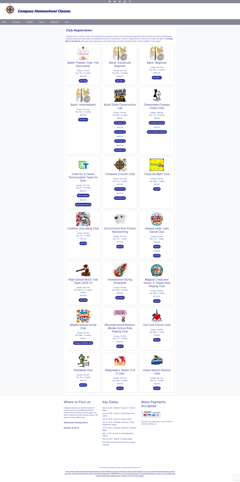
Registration (54, 22)
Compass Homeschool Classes (44, 11)
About (4, 22)
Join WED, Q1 (120, 150)
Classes (41, 22)
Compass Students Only (83, 343)
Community (16, 22)
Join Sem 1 (120, 81)
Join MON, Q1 (120, 123)
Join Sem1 (120, 298)
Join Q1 (157, 189)
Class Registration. (96, 41)
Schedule (29, 22)
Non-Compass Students (157, 132)
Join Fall (83, 385)
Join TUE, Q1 (120, 141)
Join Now (83, 81)
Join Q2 (157, 256)
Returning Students (83, 205)
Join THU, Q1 (120, 132)
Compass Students (157, 123)
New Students (83, 195)
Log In (67, 22)
